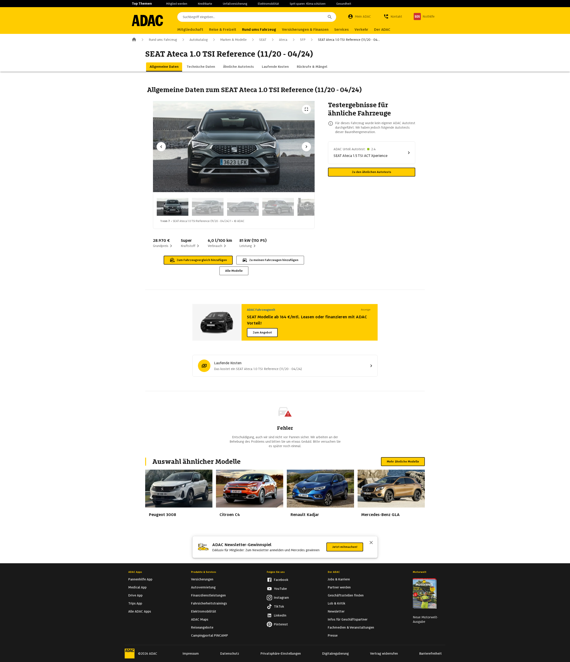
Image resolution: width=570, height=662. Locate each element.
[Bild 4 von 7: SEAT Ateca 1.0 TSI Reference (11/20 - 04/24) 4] (278, 206)
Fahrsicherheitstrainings (209, 603)
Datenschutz (229, 654)
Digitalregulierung (335, 654)
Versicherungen (202, 579)
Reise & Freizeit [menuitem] (222, 29)
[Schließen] (371, 543)
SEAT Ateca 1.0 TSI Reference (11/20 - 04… (349, 40)
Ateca (283, 40)
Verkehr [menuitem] (361, 29)
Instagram (281, 598)
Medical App (137, 587)
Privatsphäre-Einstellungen (281, 654)
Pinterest (281, 624)
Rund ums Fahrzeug (163, 40)
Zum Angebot (262, 332)
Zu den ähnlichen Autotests (371, 172)
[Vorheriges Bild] (161, 146)
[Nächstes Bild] (306, 146)
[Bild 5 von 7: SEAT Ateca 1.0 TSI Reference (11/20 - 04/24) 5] (313, 206)
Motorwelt (419, 572)
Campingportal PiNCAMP (209, 635)
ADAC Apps (135, 572)
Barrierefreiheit (430, 654)
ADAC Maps (199, 619)
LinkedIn (280, 615)
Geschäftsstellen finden (346, 595)
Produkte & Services (203, 572)
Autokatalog (198, 40)
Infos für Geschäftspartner (347, 619)
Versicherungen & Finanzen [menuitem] (305, 29)
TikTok (279, 606)
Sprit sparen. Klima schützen (308, 4)
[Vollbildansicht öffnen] (306, 109)
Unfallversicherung (235, 4)
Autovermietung (203, 587)
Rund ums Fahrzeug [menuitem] (259, 29)
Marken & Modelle (233, 40)
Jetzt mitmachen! (344, 547)
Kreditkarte (205, 4)
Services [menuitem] (341, 29)
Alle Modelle (234, 271)
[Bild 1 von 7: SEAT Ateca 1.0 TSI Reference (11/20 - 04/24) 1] (172, 206)
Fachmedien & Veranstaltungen (351, 627)
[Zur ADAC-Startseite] (147, 20)
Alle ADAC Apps (139, 611)
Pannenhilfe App (140, 579)
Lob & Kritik (336, 603)
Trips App (135, 603)
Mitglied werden (176, 4)
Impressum (191, 654)
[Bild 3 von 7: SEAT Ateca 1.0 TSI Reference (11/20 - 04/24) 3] (243, 206)
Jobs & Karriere (339, 579)
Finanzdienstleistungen (208, 595)
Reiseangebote (202, 627)
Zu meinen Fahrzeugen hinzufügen (273, 260)
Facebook (281, 580)
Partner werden (339, 587)
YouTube (280, 589)
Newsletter (336, 611)
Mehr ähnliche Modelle (403, 461)
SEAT (263, 40)
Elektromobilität (268, 4)
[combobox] (256, 17)
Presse (333, 635)
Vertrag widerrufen (384, 654)
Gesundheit (343, 4)
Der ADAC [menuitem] (382, 29)
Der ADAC (334, 572)
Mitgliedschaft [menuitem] (190, 29)
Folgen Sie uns (276, 572)
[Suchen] (330, 17)
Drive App (135, 595)
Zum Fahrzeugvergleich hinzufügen (202, 260)
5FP (302, 40)
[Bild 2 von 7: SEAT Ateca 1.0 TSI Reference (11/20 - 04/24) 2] (208, 206)
